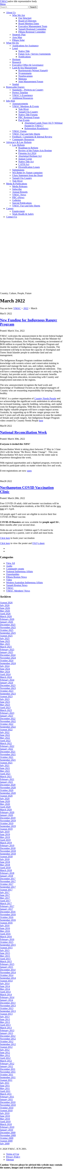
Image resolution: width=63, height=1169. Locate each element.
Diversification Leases (29, 167)
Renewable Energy (15, 87)
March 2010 (6, 1124)
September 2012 (8, 1044)
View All (10, 563)
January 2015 (6, 967)
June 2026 (5, 608)
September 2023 (8, 693)
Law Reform (18, 145)
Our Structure (24, 18)
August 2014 (6, 980)
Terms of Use (12, 1154)
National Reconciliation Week (23, 432)
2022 (25, 308)
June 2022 (5, 735)
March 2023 (6, 710)
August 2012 (6, 1047)
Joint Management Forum (30, 81)
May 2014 (5, 989)
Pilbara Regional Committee (32, 32)
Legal (15, 48)
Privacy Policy (13, 1157)
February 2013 (7, 1030)
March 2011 (6, 1094)
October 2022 (6, 724)
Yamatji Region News (16, 585)
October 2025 (6, 630)
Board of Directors (27, 20)
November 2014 (8, 972)
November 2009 (8, 1135)
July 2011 (4, 1083)
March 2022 (6, 743)
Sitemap (10, 1159)
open (29, 470)
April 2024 (5, 674)
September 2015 (8, 945)
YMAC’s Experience (22, 95)
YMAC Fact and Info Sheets (26, 134)
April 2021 (5, 773)
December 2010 (7, 1102)
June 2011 (5, 1085)
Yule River (23, 109)
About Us (11, 12)
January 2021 (6, 782)
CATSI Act (23, 164)
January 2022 (6, 749)
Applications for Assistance (25, 45)
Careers (9, 208)
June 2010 (5, 1116)
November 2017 (8, 881)
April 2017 (5, 900)
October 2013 (6, 1008)
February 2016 (7, 939)
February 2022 (7, 746)
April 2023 (5, 707)
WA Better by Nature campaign (27, 172)
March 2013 (6, 1027)
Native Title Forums (28, 114)
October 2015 (6, 942)
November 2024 (8, 657)
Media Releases (19, 186)
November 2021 (8, 754)
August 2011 (6, 1080)
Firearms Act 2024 (27, 153)
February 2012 (7, 1063)
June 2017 (5, 895)
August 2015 (6, 947)
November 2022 (8, 721)
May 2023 (5, 704)
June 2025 (5, 641)
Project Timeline (20, 92)
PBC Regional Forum (28, 117)
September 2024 (8, 663)
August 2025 (6, 635)
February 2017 (7, 906)
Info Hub (10, 101)
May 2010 (5, 1118)
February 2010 (7, 1127)
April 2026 (5, 613)
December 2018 (7, 848)
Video (9, 579)
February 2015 (7, 964)
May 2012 (5, 1055)
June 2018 (5, 862)
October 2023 (6, 691)
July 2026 (4, 605)
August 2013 (6, 1014)
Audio (9, 566)
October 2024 (6, 660)
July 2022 (4, 732)
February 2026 (7, 619)
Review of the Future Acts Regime (35, 150)
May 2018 (5, 865)
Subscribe (17, 189)
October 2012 (6, 1041)
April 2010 (5, 1121)
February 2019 (7, 845)
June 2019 (5, 834)
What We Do (12, 43)
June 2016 (5, 928)
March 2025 (6, 646)
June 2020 (5, 801)
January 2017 (6, 909)
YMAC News (19, 194)
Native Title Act (26, 161)
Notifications (24, 56)
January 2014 (6, 1000)
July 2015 (4, 950)
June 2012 (5, 1052)
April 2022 (5, 740)
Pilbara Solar (18, 40)
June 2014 (5, 986)
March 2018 (6, 870)
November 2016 (8, 914)
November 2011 (8, 1072)
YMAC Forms (19, 131)
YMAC (3, 1)
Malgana (22, 78)
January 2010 (6, 1130)
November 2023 (8, 688)
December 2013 (7, 1003)
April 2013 (5, 1025)
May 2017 (5, 898)
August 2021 (6, 762)
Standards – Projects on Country (27, 89)
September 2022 (8, 727)
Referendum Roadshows (36, 128)
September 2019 (8, 826)
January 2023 (6, 715)
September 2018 (8, 853)
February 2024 (7, 680)
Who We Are (18, 15)
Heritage (16, 59)
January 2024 (6, 682)
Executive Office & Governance (27, 65)
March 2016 (6, 936)
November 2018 (8, 851)
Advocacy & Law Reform (18, 142)
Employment (18, 211)
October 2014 (6, 975)
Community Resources (23, 139)
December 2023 (7, 685)
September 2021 (8, 760)
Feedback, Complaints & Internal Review (32, 136)
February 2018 (7, 873)
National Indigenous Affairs (19, 571)
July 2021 (4, 765)
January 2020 (6, 815)
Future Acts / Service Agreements (34, 54)
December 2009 (7, 1132)
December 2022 (7, 718)
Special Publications (22, 203)
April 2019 (5, 840)
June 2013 (5, 1019)
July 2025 (4, 638)
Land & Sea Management (24, 67)
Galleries (16, 200)
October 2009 (6, 1138)
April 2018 (5, 867)
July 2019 (4, 831)
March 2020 (6, 809)
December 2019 (7, 818)
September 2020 (8, 793)
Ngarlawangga (25, 76)
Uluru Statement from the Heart (27, 175)
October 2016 (6, 917)
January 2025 (6, 652)
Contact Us (11, 216)
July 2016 (4, 925)
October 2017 (6, 884)
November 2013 (8, 1005)
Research (16, 62)
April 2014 (5, 991)
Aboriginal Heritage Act (30, 156)
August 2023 (6, 696)
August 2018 (6, 856)
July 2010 (4, 1113)
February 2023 (7, 713)
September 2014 (8, 978)
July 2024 (4, 666)
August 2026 (6, 602)
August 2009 (6, 1141)
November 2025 (8, 627)
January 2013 (6, 1033)
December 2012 (7, 1036)
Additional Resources (22, 98)
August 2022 (6, 729)
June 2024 (5, 669)
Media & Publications (16, 183)
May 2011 (5, 1088)
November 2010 (8, 1105)
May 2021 (5, 771)
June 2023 (5, 702)
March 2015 (6, 961)
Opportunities (12, 574)
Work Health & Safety (23, 214)
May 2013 (5, 1022)
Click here (5, 538)
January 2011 (6, 1099)
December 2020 (7, 784)
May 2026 (5, 611)
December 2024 (7, 655)
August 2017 (6, 889)
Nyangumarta (24, 73)
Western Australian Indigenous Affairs (24, 582)
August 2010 (6, 1110)
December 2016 (7, 911)
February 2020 (7, 812)
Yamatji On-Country (28, 112)
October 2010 (6, 1107)
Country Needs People (45, 398)
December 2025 (7, 624)
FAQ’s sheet (38, 543)
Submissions (18, 170)
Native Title (24, 51)
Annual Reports (20, 192)
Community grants (15, 568)
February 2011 (7, 1096)
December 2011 (7, 1069)
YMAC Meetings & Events (25, 106)
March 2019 (6, 842)
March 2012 (6, 1061)
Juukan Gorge (25, 158)
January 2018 (6, 876)
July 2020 (4, 798)
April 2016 (5, 934)
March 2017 (6, 903)
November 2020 (8, 787)
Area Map (17, 37)
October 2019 (6, 823)
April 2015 (5, 958)
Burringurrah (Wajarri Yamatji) (33, 70)
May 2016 (5, 931)
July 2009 (4, 1143)
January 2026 (6, 622)
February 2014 (7, 997)
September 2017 (8, 887)
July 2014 (4, 983)
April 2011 (5, 1091)
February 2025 (7, 649)
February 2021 (7, 779)
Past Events (24, 120)
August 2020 (6, 796)
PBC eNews (18, 197)
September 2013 (8, 1011)
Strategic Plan (19, 34)
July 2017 (4, 892)
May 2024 (5, 671)
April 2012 (5, 1058)
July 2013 (4, 1016)
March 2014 (6, 994)
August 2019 (6, 829)
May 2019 (5, 837)
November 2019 (8, 820)
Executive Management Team (32, 26)
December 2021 (7, 751)
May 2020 (5, 804)
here (41, 420)
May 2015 (5, 956)
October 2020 (6, 790)
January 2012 (6, 1066)
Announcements (20, 103)
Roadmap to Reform (28, 147)
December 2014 (7, 969)
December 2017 (7, 878)
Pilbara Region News (16, 577)
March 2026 (6, 616)
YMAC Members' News (18, 590)
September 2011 (8, 1077)
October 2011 (6, 1074)
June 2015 (5, 953)
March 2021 (6, 776)
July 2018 (4, 859)
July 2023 (4, 699)
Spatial (15, 84)
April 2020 (5, 807)
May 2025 (5, 644)
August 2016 (6, 922)
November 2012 (8, 1038)
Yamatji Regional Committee (32, 29)
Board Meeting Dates (28, 23)
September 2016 (8, 920)
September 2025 (8, 633)
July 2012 (4, 1049)
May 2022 (5, 738)
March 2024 (6, 677)
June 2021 (5, 768)
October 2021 (6, 757)
